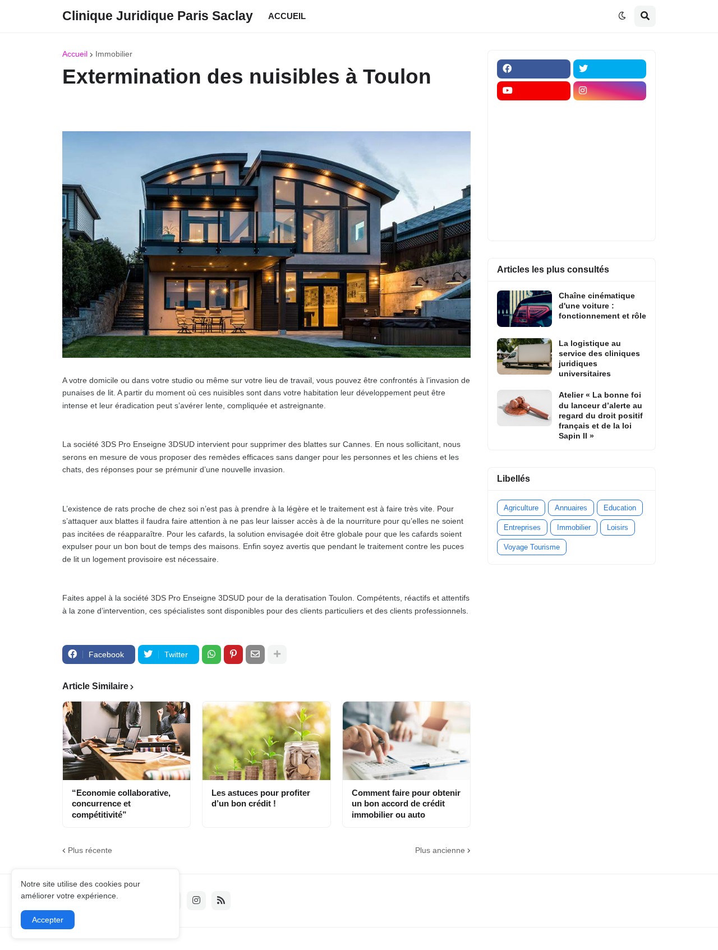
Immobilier (113, 54)
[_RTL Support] (533, 178)
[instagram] (610, 90)
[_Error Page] (610, 156)
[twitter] (610, 69)
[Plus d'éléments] (277, 654)
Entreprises (522, 527)
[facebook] (533, 69)
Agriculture (521, 508)
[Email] (255, 654)
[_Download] (533, 156)
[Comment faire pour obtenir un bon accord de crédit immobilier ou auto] (406, 741)
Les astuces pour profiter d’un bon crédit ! (260, 798)
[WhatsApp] (211, 654)
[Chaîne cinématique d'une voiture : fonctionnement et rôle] (524, 308)
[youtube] (533, 90)
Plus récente (90, 850)
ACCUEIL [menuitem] (287, 16)
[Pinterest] (233, 654)
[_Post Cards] (533, 134)
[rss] (221, 900)
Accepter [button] (47, 919)
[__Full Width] (533, 112)
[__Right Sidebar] (610, 112)
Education (620, 508)
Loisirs (617, 527)
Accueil (75, 54)
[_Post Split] (610, 134)
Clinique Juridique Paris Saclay (157, 15)
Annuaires (571, 508)
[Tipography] (610, 200)
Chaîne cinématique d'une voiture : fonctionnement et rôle (602, 305)
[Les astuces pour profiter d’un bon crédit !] (266, 741)
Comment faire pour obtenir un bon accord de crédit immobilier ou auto (406, 803)
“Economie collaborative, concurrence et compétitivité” (121, 803)
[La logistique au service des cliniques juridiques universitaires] (524, 356)
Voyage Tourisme (532, 547)
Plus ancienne (440, 850)
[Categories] (533, 200)
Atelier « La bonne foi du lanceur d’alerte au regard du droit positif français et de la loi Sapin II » (601, 415)
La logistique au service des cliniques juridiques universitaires (599, 359)
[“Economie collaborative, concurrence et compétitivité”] (126, 741)
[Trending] (610, 178)
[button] (622, 16)
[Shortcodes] (533, 222)
